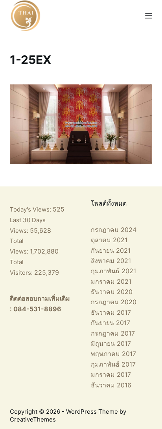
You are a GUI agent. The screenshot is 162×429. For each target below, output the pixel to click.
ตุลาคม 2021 (109, 240)
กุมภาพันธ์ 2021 (113, 271)
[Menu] (148, 15)
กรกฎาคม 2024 (113, 230)
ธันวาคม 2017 (111, 312)
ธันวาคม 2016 (111, 385)
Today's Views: (31, 209)
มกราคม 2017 (111, 374)
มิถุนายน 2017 (111, 343)
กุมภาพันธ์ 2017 (113, 364)
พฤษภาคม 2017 (113, 354)
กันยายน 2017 (110, 323)
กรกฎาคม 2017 (113, 333)
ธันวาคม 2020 (112, 292)
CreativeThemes (33, 419)
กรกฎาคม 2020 (113, 302)
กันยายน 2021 (111, 250)
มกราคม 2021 (111, 281)
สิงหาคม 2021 (111, 261)
